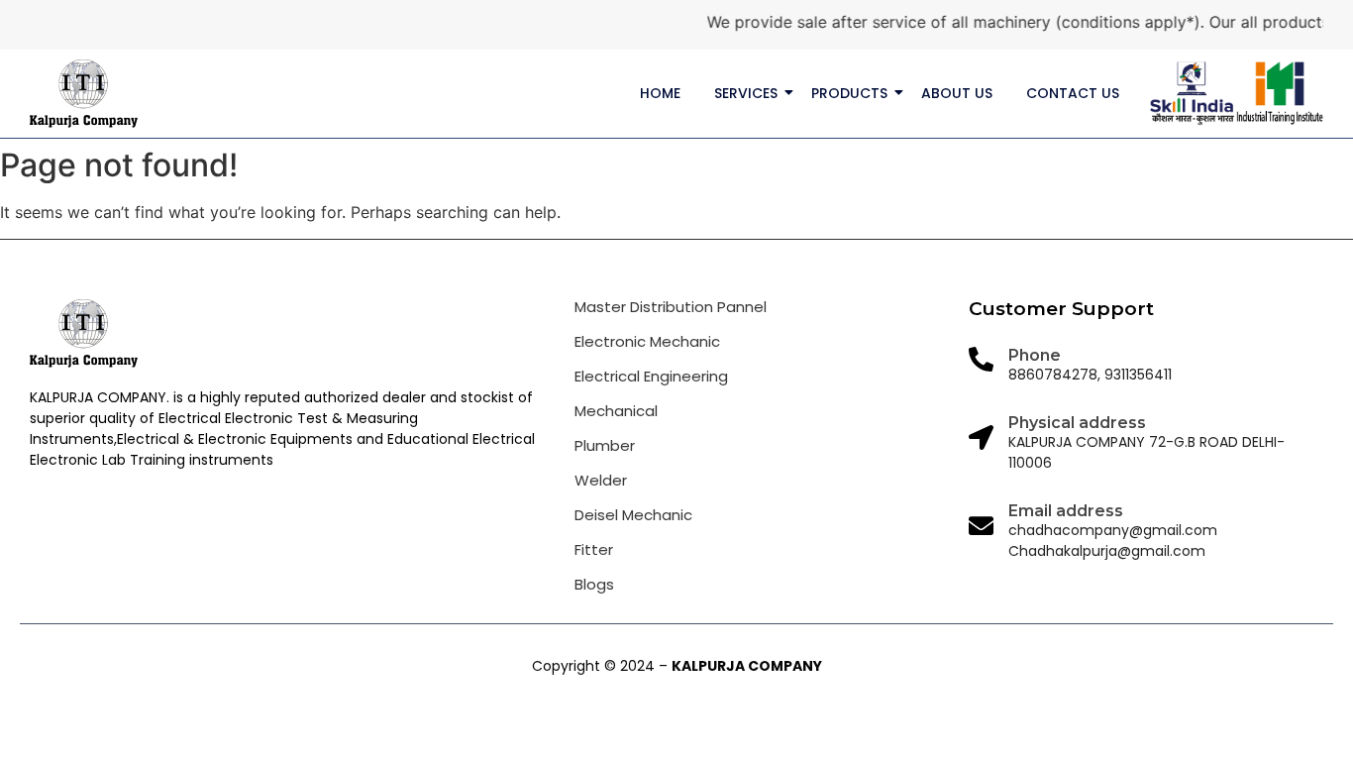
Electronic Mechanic (647, 341)
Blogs (594, 584)
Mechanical (616, 410)
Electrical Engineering (651, 376)
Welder (600, 480)
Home (660, 93)
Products (849, 93)
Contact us (1072, 93)
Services (746, 93)
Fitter (593, 549)
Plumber (604, 445)
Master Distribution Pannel (670, 306)
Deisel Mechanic (633, 514)
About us (956, 93)
